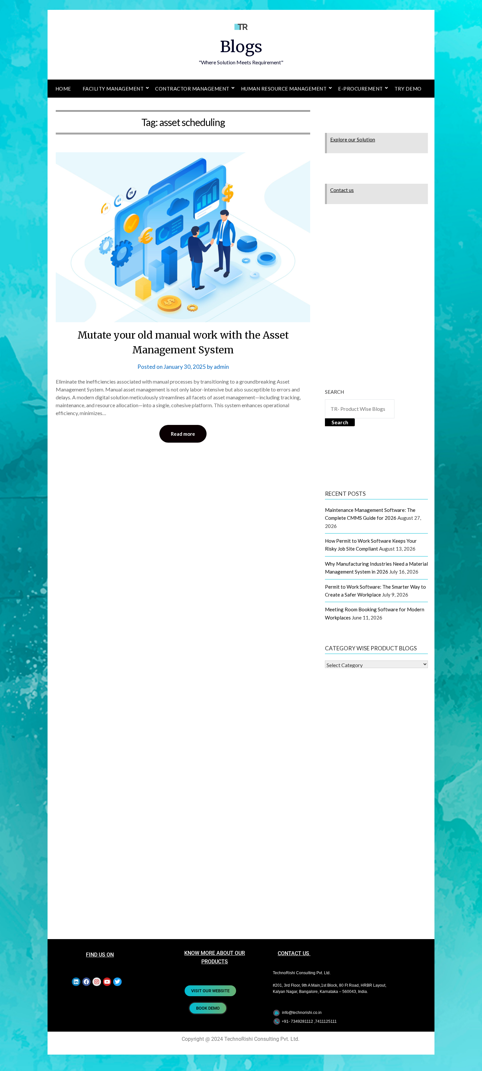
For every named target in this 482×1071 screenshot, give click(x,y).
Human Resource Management (284, 89)
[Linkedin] (76, 981)
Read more (183, 434)
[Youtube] (107, 981)
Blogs (241, 46)
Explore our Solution (352, 139)
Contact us (342, 190)
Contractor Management (192, 89)
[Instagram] (96, 981)
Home (63, 89)
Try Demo (408, 89)
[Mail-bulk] (276, 1013)
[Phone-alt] (276, 1021)
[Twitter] (117, 981)
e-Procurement (360, 89)
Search (334, 392)
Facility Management (113, 89)
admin (221, 366)
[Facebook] (86, 981)
